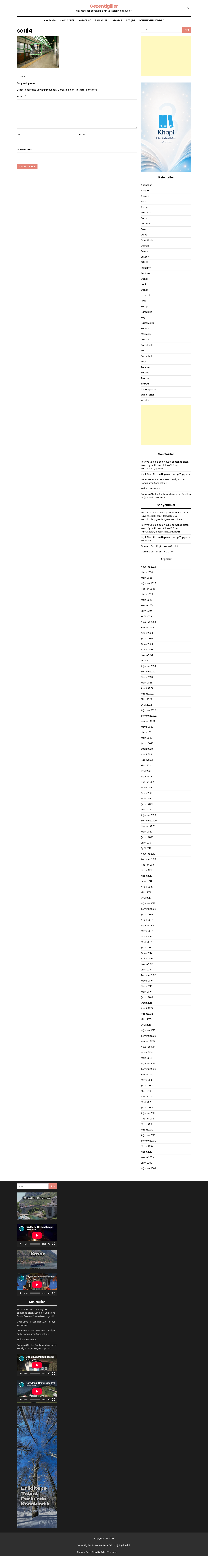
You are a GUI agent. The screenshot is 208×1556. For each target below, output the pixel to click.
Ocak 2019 (146, 881)
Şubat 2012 (147, 1107)
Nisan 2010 (146, 1151)
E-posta (84, 134)
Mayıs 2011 (146, 1124)
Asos (143, 201)
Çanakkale (147, 240)
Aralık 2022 (147, 688)
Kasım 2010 (147, 1129)
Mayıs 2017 (147, 931)
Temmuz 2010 (148, 1140)
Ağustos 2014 (148, 1047)
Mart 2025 (146, 600)
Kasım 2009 (147, 1157)
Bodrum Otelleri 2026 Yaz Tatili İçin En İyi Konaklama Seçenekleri (163, 481)
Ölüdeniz (145, 339)
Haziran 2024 (148, 627)
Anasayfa (50, 20)
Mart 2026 (146, 577)
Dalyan (145, 245)
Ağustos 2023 (148, 666)
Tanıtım (145, 367)
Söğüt (144, 361)
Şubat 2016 (147, 997)
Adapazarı (146, 185)
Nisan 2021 (146, 793)
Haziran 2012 (148, 1096)
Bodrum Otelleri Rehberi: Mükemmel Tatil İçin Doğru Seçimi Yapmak (37, 1346)
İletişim (130, 20)
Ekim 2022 (146, 699)
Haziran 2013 (148, 1074)
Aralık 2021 (147, 754)
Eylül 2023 (146, 660)
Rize (143, 350)
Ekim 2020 (146, 809)
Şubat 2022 (147, 743)
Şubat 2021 (147, 804)
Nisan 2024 (147, 633)
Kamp (144, 306)
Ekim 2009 (146, 1162)
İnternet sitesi (24, 149)
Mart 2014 (146, 1058)
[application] (37, 1235)
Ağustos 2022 (148, 710)
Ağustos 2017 (148, 925)
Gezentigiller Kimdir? (151, 20)
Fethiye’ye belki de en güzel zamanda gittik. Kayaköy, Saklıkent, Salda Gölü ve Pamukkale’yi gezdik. (165, 465)
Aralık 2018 (147, 887)
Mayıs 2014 (147, 1052)
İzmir (143, 301)
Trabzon (145, 378)
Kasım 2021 (147, 760)
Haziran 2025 (148, 589)
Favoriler (146, 267)
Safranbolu (147, 356)
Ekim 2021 (146, 765)
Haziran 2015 (148, 1041)
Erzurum (145, 251)
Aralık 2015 (147, 1008)
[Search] (188, 8)
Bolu (143, 229)
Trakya (145, 383)
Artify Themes (108, 1552)
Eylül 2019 (146, 848)
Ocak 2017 (146, 953)
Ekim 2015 (146, 1019)
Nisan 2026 (147, 572)
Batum (144, 218)
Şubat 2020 (147, 837)
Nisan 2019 (146, 875)
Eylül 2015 (146, 1024)
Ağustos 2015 (148, 1030)
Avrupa (145, 207)
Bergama (146, 223)
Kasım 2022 (147, 693)
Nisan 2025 (147, 594)
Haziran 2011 (147, 1118)
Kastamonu (147, 323)
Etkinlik (145, 262)
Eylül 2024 (146, 616)
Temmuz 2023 (148, 671)
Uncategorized (149, 389)
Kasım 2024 (147, 605)
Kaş (143, 317)
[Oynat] (20, 1243)
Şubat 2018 (147, 914)
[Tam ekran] (53, 1243)
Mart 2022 (146, 738)
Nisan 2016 (146, 986)
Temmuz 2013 (148, 1069)
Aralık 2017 (147, 920)
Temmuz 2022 (148, 715)
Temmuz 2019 (148, 859)
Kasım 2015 (147, 1013)
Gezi (143, 284)
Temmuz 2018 (148, 909)
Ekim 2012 (146, 1091)
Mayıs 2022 (147, 726)
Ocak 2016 (146, 1002)
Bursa (144, 234)
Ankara (145, 196)
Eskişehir (145, 256)
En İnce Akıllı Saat (150, 488)
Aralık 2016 (147, 958)
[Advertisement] (166, 56)
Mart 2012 (146, 1102)
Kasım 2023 (147, 655)
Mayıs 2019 (147, 870)
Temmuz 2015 (148, 1036)
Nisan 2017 (146, 936)
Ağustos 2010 (148, 1135)
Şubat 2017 (147, 947)
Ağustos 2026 (148, 566)
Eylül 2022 (146, 704)
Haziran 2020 (148, 826)
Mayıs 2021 (147, 787)
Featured (146, 273)
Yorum (21, 96)
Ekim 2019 (146, 842)
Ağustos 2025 (148, 583)
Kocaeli (145, 328)
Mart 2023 (146, 682)
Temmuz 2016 (148, 975)
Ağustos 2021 (148, 776)
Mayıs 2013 (147, 1080)
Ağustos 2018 (148, 903)
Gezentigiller (104, 6)
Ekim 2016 (146, 969)
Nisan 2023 (147, 677)
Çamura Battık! (149, 546)
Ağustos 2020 (148, 815)
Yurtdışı (145, 400)
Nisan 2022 (147, 732)
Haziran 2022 (148, 721)
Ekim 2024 (146, 611)
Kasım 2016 (147, 964)
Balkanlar (101, 20)
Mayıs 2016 (147, 980)
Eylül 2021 (146, 771)
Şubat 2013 (147, 1085)
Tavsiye (145, 372)
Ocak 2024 (147, 644)
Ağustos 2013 (148, 1063)
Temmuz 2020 (149, 820)
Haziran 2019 (148, 864)
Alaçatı (145, 190)
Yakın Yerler (67, 20)
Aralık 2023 (147, 649)
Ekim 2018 (146, 892)
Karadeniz (85, 20)
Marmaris (146, 334)
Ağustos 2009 (148, 1168)
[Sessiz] (49, 1243)
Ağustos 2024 (148, 622)
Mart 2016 (146, 991)
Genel (144, 278)
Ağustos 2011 (148, 1113)
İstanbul (117, 20)
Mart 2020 (146, 831)
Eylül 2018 (146, 898)
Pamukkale (147, 345)
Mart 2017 (146, 942)
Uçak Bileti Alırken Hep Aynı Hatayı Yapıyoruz (165, 474)
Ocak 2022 (147, 749)
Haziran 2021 (148, 782)
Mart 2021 (146, 798)
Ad (19, 134)
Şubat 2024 (147, 638)
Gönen (144, 290)
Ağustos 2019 (148, 853)
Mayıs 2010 (147, 1146)
